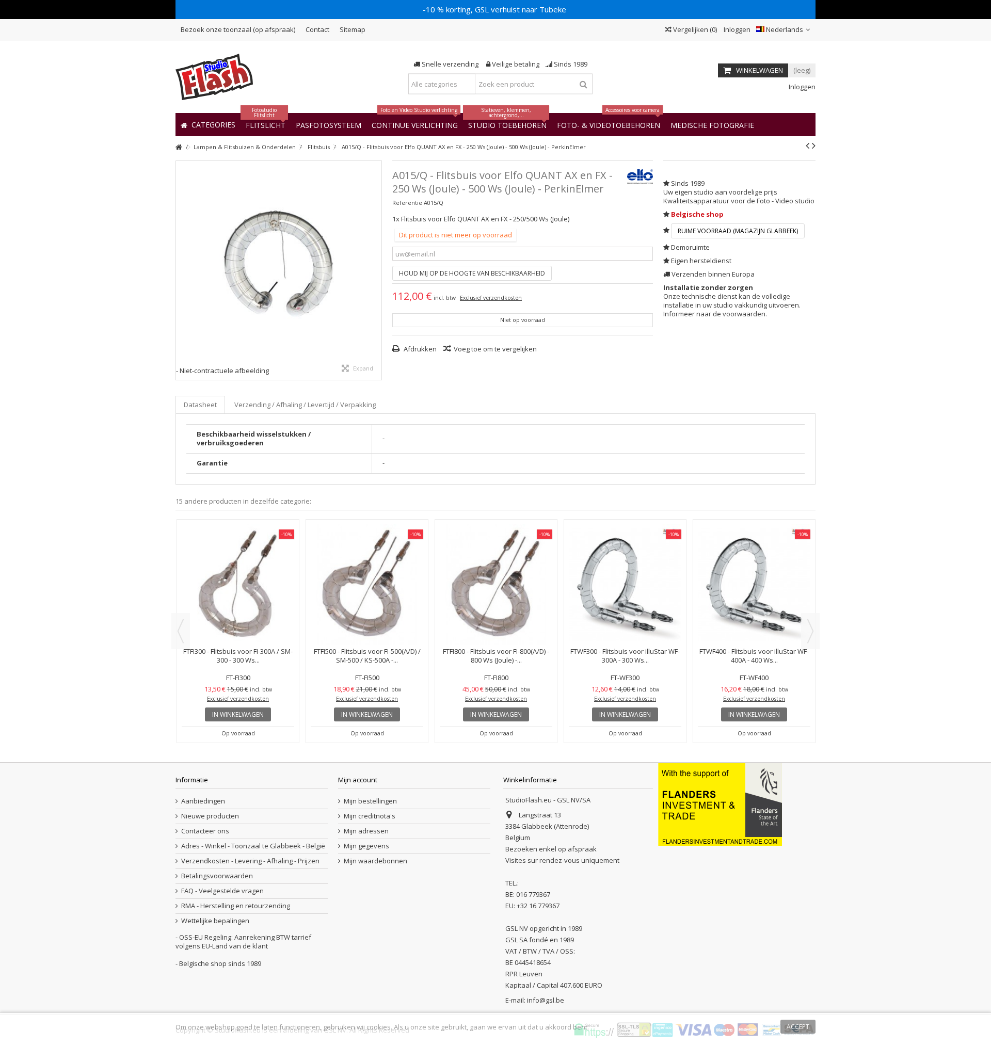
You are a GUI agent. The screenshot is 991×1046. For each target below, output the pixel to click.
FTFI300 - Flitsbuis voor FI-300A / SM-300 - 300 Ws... (238, 656)
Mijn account (357, 779)
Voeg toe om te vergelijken (495, 348)
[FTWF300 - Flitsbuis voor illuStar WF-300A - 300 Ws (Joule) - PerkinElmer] (625, 584)
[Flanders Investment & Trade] (720, 804)
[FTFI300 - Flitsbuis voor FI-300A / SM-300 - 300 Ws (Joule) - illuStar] (238, 584)
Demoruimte (690, 247)
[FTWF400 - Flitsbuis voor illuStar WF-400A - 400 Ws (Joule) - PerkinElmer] (754, 584)
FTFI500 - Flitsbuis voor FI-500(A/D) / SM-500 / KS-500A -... (367, 656)
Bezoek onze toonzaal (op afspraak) (238, 29)
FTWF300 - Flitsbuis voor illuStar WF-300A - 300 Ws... (625, 656)
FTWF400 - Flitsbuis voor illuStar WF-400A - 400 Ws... (754, 656)
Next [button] (810, 631)
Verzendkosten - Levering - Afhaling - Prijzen (250, 861)
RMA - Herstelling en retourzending (235, 906)
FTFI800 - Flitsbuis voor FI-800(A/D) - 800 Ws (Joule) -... (496, 656)
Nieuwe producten (210, 816)
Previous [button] (180, 631)
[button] (712, 124)
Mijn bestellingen (370, 801)
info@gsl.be (545, 1000)
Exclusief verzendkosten (491, 297)
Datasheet (200, 404)
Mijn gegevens (366, 846)
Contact (317, 29)
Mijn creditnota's (369, 816)
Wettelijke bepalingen (215, 920)
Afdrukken (419, 348)
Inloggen (736, 29)
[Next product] (814, 145)
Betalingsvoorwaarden (217, 876)
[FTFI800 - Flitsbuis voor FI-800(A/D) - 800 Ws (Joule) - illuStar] (496, 584)
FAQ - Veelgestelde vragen (222, 891)
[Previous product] (807, 145)
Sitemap (352, 29)
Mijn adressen (366, 831)
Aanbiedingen (203, 801)
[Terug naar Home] (178, 147)
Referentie (407, 202)
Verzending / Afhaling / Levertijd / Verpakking (305, 404)
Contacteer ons (205, 831)
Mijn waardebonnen (375, 861)
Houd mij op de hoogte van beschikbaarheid (472, 273)
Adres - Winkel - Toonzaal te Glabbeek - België (253, 846)
